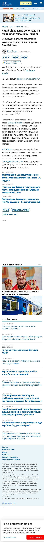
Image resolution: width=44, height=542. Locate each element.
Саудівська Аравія (20, 210)
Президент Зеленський (12, 161)
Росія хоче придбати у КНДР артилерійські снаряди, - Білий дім (21, 362)
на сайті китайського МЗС (28, 78)
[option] (22, 17)
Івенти (4, 452)
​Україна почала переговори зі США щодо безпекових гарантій (19, 373)
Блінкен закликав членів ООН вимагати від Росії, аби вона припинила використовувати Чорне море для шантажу (21, 436)
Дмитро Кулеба (15, 122)
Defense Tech (7, 8)
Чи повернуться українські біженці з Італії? (20, 351)
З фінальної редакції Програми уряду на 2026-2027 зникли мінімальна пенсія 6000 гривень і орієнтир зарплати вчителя (27, 22)
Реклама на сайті (8, 449)
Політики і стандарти (10, 457)
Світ (11, 26)
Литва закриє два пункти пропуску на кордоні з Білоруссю (18, 327)
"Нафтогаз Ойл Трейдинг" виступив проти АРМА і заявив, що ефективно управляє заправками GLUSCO (21, 189)
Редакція (5, 455)
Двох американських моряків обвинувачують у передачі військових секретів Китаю (22, 337)
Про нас (5, 447)
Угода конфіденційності (11, 459)
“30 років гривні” (23, 8)
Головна (5, 26)
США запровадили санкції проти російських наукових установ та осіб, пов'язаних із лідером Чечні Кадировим (22, 398)
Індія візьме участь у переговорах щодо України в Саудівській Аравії (22, 424)
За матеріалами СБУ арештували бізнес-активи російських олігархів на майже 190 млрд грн (21, 177)
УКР (35, 3)
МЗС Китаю (7, 149)
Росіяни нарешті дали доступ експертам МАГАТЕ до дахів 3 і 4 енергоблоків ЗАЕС (21, 200)
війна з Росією (10, 214)
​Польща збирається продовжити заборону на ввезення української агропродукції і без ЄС (21, 385)
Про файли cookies (9, 537)
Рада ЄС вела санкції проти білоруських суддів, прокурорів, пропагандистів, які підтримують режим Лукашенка (22, 411)
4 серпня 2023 (19, 27)
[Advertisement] (22, 239)
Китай (6, 210)
